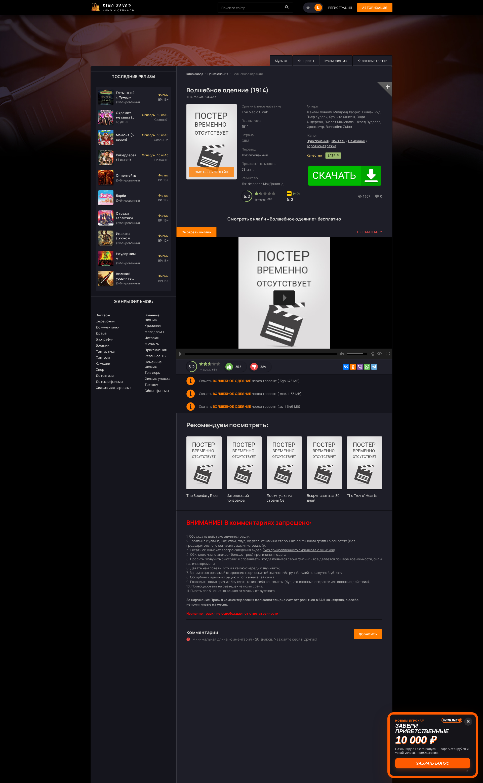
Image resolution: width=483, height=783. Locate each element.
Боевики (102, 345)
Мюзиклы (152, 344)
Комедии (103, 363)
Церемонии (105, 321)
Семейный (356, 141)
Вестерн (103, 315)
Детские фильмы (109, 381)
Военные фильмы (152, 317)
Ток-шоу (151, 384)
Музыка (281, 60)
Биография (104, 339)
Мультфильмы (336, 60)
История (151, 337)
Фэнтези (103, 357)
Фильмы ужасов (157, 378)
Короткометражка (321, 146)
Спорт (101, 369)
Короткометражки (372, 60)
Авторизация (374, 8)
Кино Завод (194, 74)
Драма (101, 333)
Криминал (152, 325)
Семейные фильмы (153, 364)
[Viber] (360, 367)
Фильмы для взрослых (113, 387)
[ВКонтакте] (346, 367)
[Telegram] (374, 367)
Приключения (156, 350)
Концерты (306, 60)
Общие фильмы (157, 390)
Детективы (105, 375)
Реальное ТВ (155, 356)
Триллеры (152, 372)
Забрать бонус (432, 763)
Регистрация (340, 8)
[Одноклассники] (353, 367)
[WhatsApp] (367, 367)
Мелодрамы (154, 331)
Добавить (368, 634)
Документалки (107, 327)
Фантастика (105, 351)
